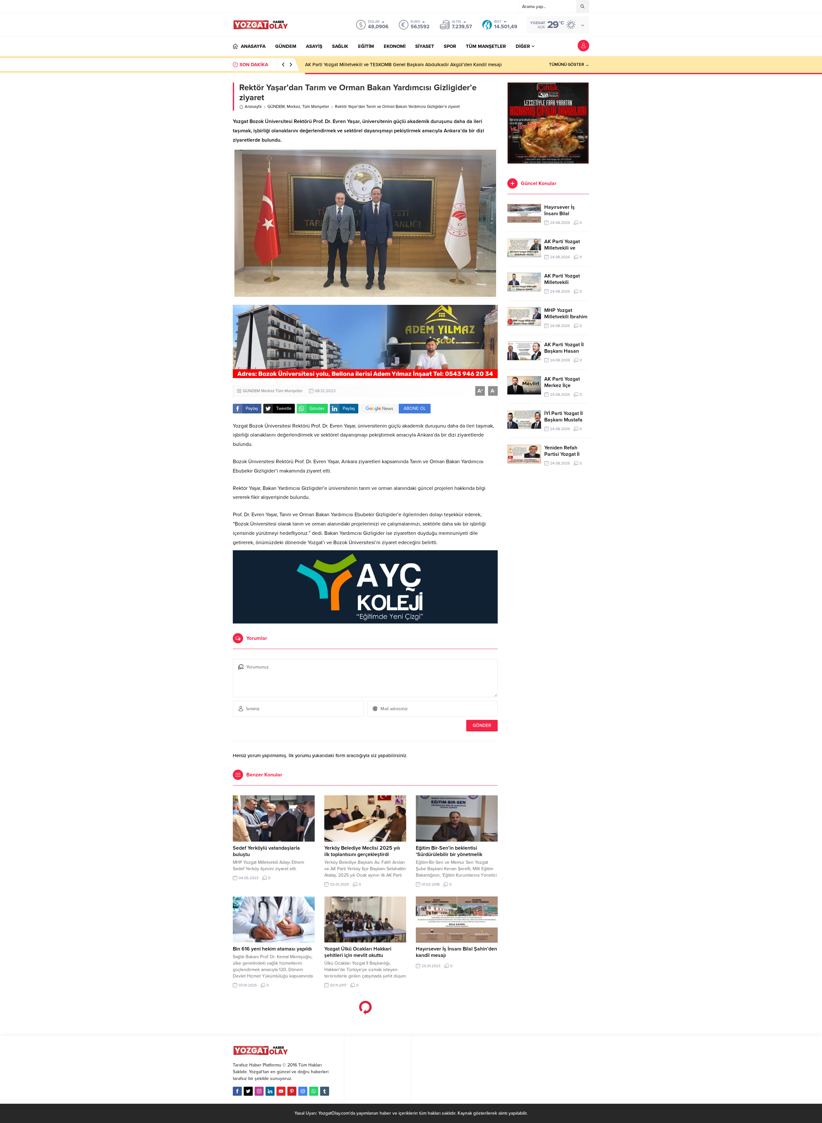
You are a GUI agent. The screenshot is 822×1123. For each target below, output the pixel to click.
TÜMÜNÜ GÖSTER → (569, 64)
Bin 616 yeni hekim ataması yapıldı (272, 949)
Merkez (293, 106)
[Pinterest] (291, 1091)
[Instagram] (259, 1091)
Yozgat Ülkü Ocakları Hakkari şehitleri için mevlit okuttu (357, 952)
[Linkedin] (270, 1091)
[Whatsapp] (313, 1091)
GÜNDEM (276, 106)
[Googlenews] (302, 1091)
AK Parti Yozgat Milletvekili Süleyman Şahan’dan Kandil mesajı (371, 64)
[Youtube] (280, 1091)
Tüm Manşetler (315, 106)
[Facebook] (237, 1091)
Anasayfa (253, 106)
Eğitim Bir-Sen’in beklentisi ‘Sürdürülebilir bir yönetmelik (450, 851)
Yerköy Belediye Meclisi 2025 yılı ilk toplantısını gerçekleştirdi (362, 851)
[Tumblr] (324, 1091)
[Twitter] (248, 1091)
